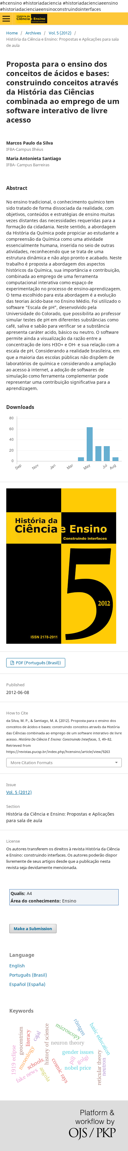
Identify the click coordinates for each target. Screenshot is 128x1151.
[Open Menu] (6, 18)
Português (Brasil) (28, 975)
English (17, 966)
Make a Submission (33, 928)
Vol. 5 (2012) (60, 33)
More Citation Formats (32, 762)
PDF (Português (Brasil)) (38, 662)
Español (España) (27, 984)
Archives (33, 33)
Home (12, 33)
